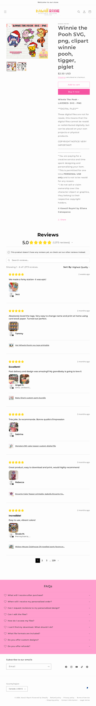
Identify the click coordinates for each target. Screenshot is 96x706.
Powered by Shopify (40, 698)
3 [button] (46, 560)
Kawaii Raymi (26, 698)
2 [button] (42, 560)
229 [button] (54, 560)
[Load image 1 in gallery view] (11, 66)
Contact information (70, 700)
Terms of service (83, 698)
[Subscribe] (48, 667)
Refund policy (55, 698)
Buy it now (74, 92)
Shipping (61, 77)
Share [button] (63, 220)
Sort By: (67, 267)
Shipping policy (53, 700)
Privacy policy (69, 698)
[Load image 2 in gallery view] (21, 66)
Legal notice (85, 700)
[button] (5, 11)
